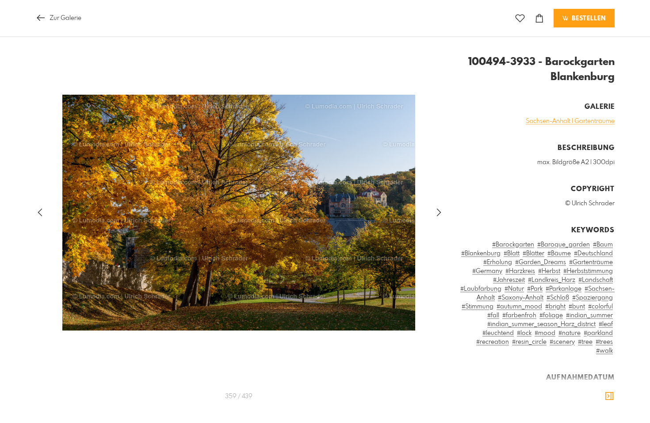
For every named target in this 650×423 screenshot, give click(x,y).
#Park (535, 289)
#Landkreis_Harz (551, 280)
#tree (585, 342)
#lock (524, 333)
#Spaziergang (592, 298)
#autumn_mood (519, 307)
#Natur (514, 289)
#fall (493, 315)
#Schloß (558, 298)
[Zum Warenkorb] (539, 18)
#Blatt (512, 253)
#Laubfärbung (480, 289)
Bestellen (588, 18)
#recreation (492, 342)
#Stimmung (477, 307)
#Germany (487, 271)
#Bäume (559, 253)
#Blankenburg (481, 253)
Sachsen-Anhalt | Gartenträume (570, 121)
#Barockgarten (513, 245)
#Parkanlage (563, 289)
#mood (545, 333)
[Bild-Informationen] (609, 396)
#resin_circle (529, 342)
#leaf (606, 324)
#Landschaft (595, 280)
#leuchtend (498, 333)
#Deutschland (593, 253)
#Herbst (549, 271)
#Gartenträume (591, 262)
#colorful (600, 307)
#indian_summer (589, 315)
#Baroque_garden (563, 245)
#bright (555, 307)
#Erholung (497, 262)
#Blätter (533, 253)
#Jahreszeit (509, 280)
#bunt (577, 307)
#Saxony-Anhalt (520, 298)
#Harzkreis (520, 271)
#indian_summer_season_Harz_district (541, 324)
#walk (604, 351)
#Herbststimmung (588, 271)
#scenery (562, 342)
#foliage (551, 315)
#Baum (603, 245)
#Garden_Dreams (540, 262)
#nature (569, 333)
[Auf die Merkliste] (520, 18)
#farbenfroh (519, 315)
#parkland (598, 333)
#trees (604, 342)
